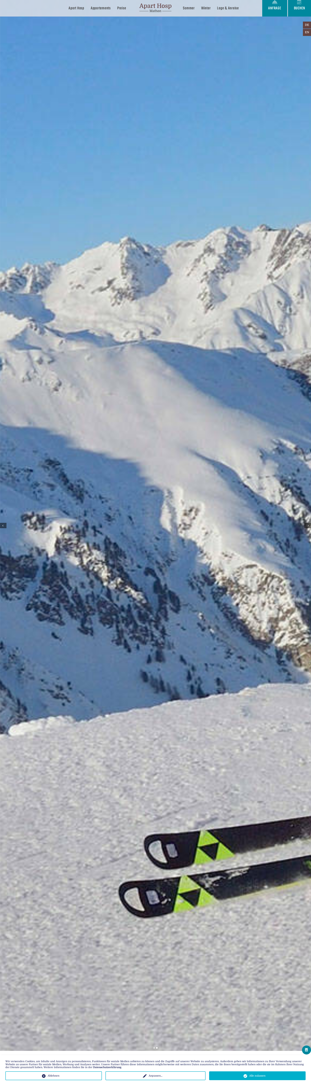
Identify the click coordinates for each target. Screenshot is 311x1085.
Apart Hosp (76, 8)
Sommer (189, 8)
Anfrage (274, 8)
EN (307, 32)
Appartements (101, 8)
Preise (121, 8)
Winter (206, 8)
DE (307, 25)
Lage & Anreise (228, 8)
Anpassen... (155, 1075)
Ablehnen (53, 1075)
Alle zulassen (257, 1075)
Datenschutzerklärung (107, 1067)
